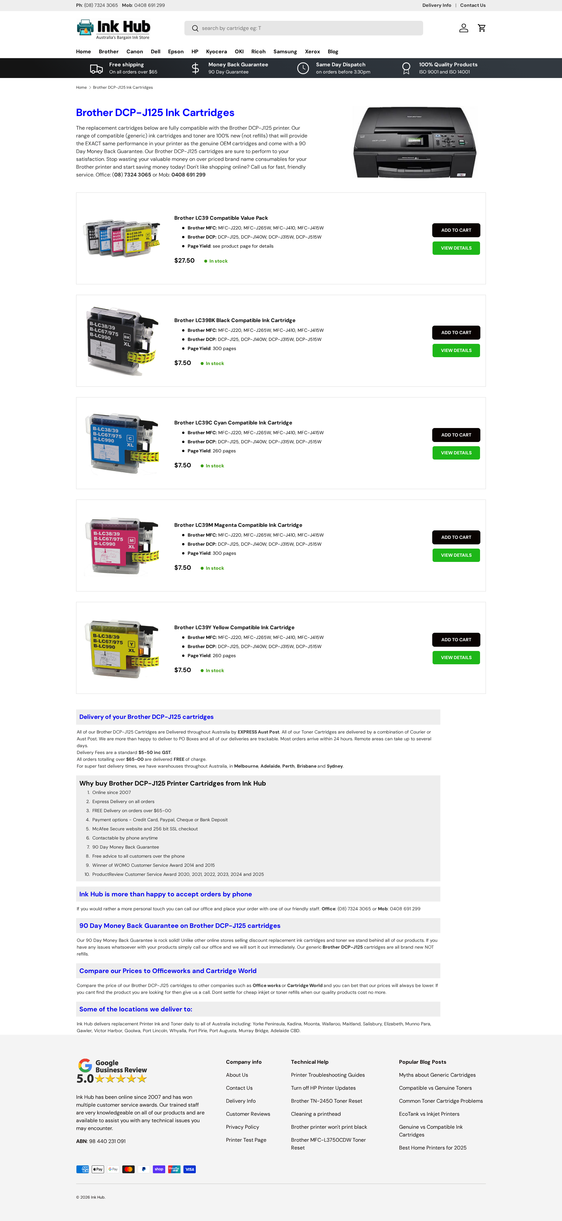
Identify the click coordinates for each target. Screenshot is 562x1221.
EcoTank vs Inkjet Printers (429, 1114)
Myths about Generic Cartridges (437, 1075)
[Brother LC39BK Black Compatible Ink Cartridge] (121, 341)
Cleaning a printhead (316, 1114)
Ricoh (258, 51)
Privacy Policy (242, 1127)
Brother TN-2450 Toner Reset (326, 1101)
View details (456, 248)
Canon (135, 51)
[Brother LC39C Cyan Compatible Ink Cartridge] (121, 444)
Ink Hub (98, 1197)
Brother (109, 51)
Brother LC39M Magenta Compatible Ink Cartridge (238, 525)
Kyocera (216, 51)
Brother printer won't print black (329, 1127)
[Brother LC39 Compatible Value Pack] (121, 239)
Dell (155, 51)
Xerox (312, 51)
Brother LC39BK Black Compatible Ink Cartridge (235, 320)
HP (195, 51)
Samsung (285, 51)
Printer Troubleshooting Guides (328, 1075)
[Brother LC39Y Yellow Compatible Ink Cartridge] (121, 648)
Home (83, 51)
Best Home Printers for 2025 (433, 1147)
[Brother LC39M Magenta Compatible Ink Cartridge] (121, 546)
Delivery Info (436, 5)
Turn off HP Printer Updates (323, 1088)
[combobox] (303, 28)
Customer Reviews (248, 1114)
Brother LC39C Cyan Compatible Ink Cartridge (233, 422)
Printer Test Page (246, 1140)
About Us (237, 1075)
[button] (482, 28)
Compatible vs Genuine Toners (435, 1088)
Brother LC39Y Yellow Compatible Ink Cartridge (234, 627)
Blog (333, 51)
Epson (176, 51)
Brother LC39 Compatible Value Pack (221, 217)
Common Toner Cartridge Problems (441, 1101)
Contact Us (473, 5)
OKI (239, 51)
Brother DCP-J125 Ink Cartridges (123, 87)
